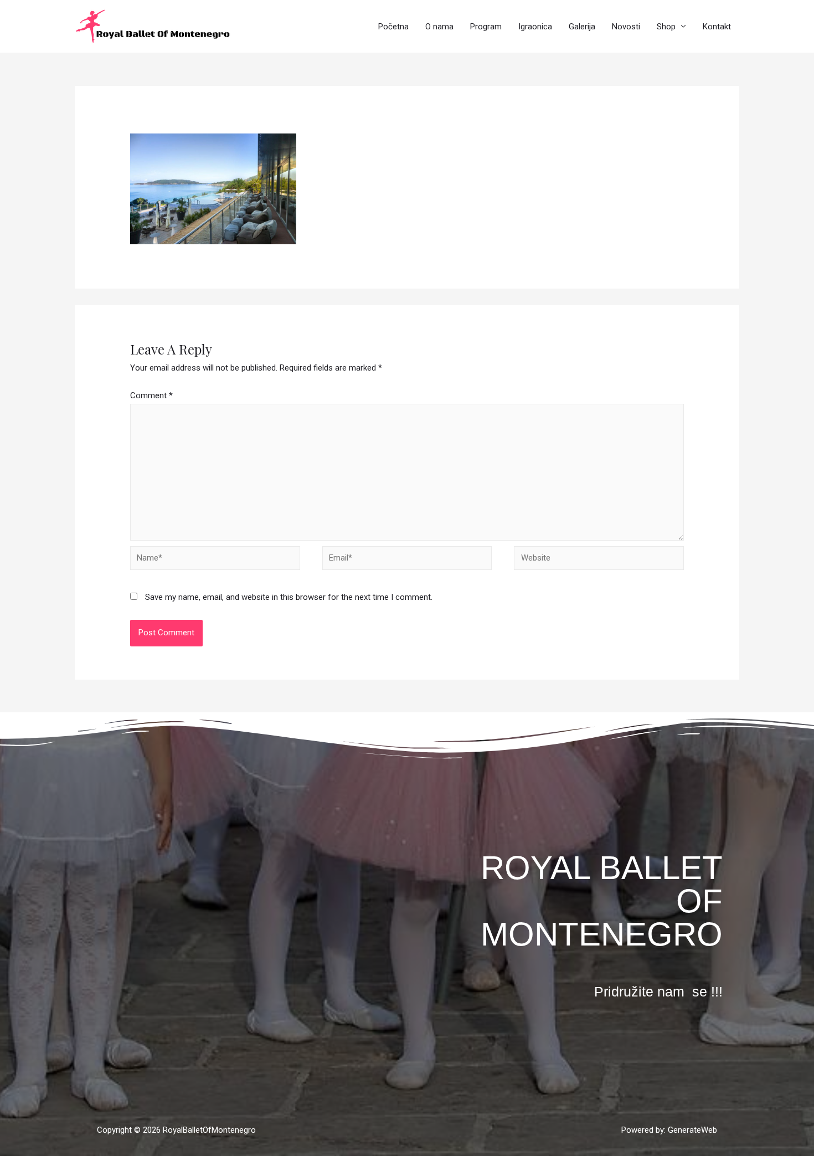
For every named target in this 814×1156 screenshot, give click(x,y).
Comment (151, 395)
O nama (439, 27)
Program (486, 27)
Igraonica (535, 27)
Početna (393, 27)
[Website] (599, 560)
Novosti (626, 27)
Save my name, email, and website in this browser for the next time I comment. (288, 597)
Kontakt (717, 27)
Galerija (582, 27)
